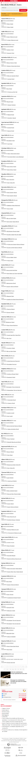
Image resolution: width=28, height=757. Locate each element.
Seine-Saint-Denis (16, 66)
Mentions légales (18, 740)
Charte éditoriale (16, 738)
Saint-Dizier (9, 221)
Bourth (8, 101)
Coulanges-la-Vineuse (12, 597)
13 (10, 669)
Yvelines (13, 105)
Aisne (15, 192)
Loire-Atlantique (19, 156)
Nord (17, 75)
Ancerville (9, 555)
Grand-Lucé (10, 481)
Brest (8, 545)
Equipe (11, 738)
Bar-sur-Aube (10, 218)
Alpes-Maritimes (16, 205)
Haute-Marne (16, 221)
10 (7, 669)
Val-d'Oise (14, 270)
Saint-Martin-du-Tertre (12, 273)
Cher (12, 49)
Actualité (5, 693)
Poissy (8, 439)
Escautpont (9, 377)
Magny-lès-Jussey (11, 568)
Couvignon (9, 348)
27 (15, 669)
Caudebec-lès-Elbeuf (11, 299)
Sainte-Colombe (10, 426)
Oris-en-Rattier (10, 257)
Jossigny (8, 286)
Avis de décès (6, 3)
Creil (9, 143)
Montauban (9, 387)
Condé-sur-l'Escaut (11, 374)
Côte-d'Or (12, 179)
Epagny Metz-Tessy (11, 571)
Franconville (9, 270)
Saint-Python (10, 166)
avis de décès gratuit (16, 13)
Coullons (9, 413)
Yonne (11, 594)
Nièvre (12, 451)
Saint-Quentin (10, 192)
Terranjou (9, 529)
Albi (8, 338)
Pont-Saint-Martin (12, 156)
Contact (24, 738)
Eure (12, 101)
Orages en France (6, 708)
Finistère (12, 545)
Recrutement (14, 739)
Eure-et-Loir (13, 516)
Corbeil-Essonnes (11, 361)
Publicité (21, 738)
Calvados (13, 636)
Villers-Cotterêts (10, 490)
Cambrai (9, 79)
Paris (8, 88)
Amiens (8, 662)
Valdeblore (9, 205)
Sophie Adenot (5, 710)
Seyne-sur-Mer (11, 92)
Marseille (9, 442)
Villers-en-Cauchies (11, 75)
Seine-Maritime (19, 299)
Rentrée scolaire (5, 711)
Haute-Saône (19, 568)
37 (23, 669)
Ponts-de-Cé (11, 533)
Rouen (8, 325)
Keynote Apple (5, 713)
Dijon (8, 179)
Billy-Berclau (10, 231)
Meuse (13, 555)
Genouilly (9, 607)
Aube (11, 24)
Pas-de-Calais (16, 231)
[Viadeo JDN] (20, 753)
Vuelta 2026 (4, 716)
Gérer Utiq (12, 740)
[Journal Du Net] (7, 750)
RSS (10, 739)
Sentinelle (10, 400)
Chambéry (9, 118)
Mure (9, 260)
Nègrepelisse (10, 390)
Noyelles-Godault (10, 234)
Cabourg (9, 636)
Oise (15, 62)
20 (12, 669)
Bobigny (9, 66)
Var (16, 92)
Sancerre (9, 53)
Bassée (9, 114)
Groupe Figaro (24, 740)
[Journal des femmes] (7, 748)
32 (20, 669)
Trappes (9, 105)
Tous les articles (6, 739)
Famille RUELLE (14, 3)
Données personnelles (21, 739)
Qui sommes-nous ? (5, 738)
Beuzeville (9, 633)
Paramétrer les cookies (5, 740)
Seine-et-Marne (20, 244)
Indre (13, 610)
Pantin (8, 646)
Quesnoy (10, 403)
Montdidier (9, 364)
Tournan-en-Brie (10, 247)
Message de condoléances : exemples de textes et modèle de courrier (18, 681)
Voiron (8, 208)
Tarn (10, 338)
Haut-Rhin (18, 335)
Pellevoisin (9, 610)
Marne (12, 309)
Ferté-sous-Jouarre (12, 244)
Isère (11, 208)
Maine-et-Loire (13, 37)
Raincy (9, 153)
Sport (4, 695)
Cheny (8, 594)
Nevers (8, 451)
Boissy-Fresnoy (10, 62)
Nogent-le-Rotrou (11, 558)
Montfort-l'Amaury (11, 520)
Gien (8, 416)
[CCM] (20, 748)
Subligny (9, 49)
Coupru (8, 503)
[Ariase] (7, 755)
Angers (8, 37)
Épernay (9, 309)
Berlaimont (8, 322)
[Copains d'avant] (7, 753)
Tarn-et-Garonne (16, 387)
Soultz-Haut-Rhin (11, 335)
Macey (8, 24)
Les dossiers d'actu (7, 697)
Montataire (9, 140)
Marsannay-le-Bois (11, 464)
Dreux (8, 516)
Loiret (12, 413)
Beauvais (9, 296)
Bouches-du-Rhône (16, 442)
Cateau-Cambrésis (11, 429)
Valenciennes (10, 283)
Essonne (17, 361)
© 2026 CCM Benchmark (14, 742)
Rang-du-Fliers (10, 494)
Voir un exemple (22, 693)
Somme (14, 364)
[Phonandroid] (20, 755)
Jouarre (9, 507)
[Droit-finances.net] (20, 750)
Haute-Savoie (20, 571)
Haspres (9, 131)
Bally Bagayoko (5, 715)
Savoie (14, 118)
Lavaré (8, 477)
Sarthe (11, 477)
